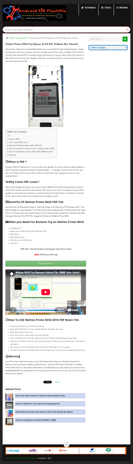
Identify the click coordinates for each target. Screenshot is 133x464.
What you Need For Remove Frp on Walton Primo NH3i (31, 148)
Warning (12, 155)
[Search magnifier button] (127, 29)
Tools (107, 7)
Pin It (57, 382)
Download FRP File (46, 264)
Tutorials (90, 7)
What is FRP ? (14, 139)
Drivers (123, 7)
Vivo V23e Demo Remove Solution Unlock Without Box (40, 396)
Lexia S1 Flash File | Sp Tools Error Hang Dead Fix (38, 404)
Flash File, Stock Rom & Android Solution (21, 458)
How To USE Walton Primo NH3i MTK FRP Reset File (31, 151)
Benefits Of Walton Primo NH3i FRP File (25, 145)
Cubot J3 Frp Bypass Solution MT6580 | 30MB (36, 420)
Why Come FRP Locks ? (19, 142)
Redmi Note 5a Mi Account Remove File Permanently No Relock (44, 412)
